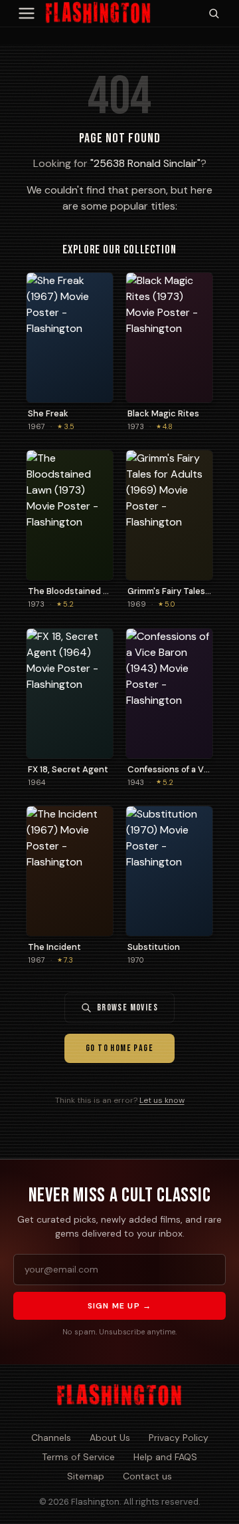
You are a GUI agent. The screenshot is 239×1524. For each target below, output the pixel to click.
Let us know (162, 1100)
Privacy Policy (178, 1438)
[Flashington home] (119, 1396)
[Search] (214, 13)
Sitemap (85, 1476)
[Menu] (26, 13)
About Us (110, 1438)
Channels (51, 1438)
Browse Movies (127, 1007)
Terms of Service (78, 1457)
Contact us (147, 1476)
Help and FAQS (165, 1457)
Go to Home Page (119, 1048)
